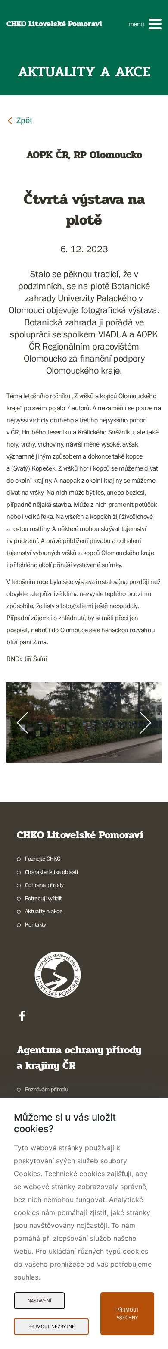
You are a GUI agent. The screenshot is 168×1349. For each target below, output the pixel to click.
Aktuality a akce (43, 911)
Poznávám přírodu (46, 1089)
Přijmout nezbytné (51, 1327)
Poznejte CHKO (43, 858)
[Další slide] (145, 723)
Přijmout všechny (127, 1314)
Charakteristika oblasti (51, 871)
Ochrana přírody (44, 884)
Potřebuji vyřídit (43, 898)
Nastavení (39, 1301)
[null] (19, 120)
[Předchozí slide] (22, 723)
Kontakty (35, 924)
